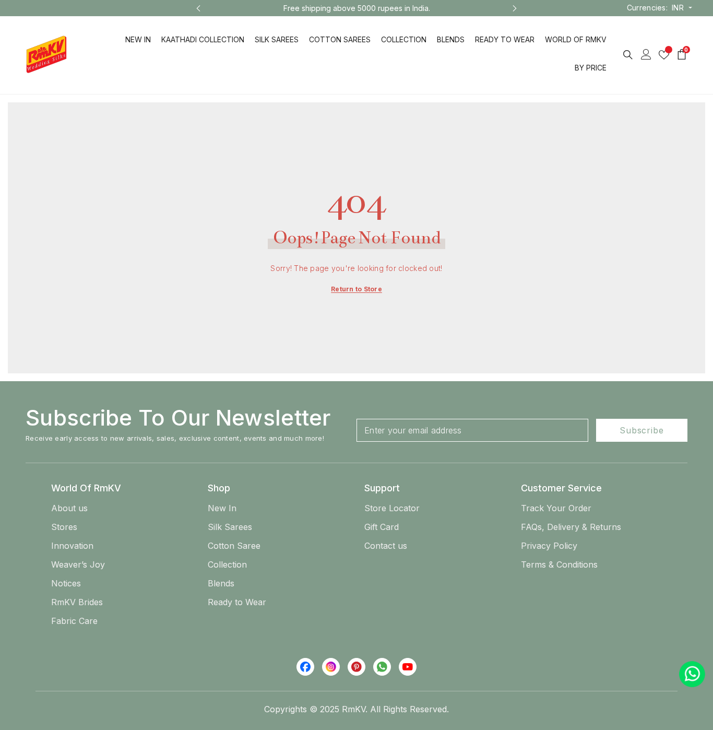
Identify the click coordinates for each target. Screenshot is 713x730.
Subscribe (641, 430)
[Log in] (646, 54)
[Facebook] (305, 667)
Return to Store (356, 289)
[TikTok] (382, 667)
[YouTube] (408, 667)
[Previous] (198, 8)
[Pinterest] (356, 667)
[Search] (628, 55)
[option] (283, 8)
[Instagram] (331, 667)
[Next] (514, 8)
